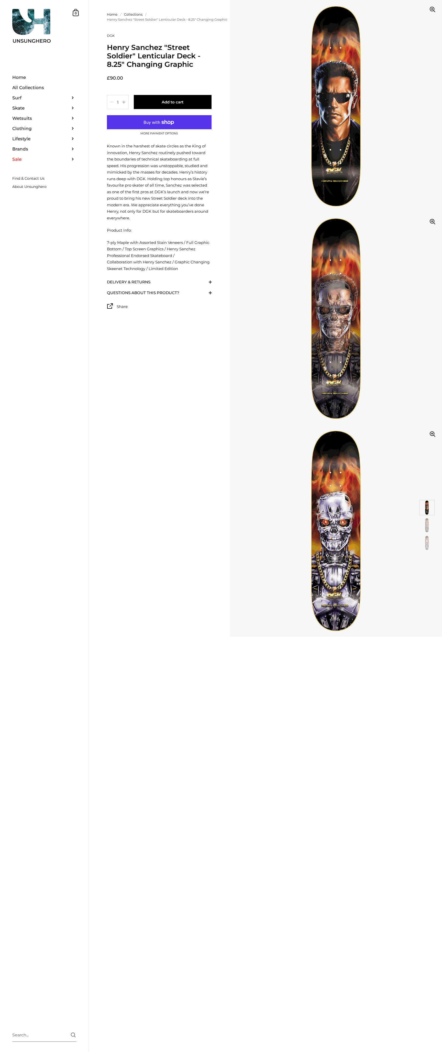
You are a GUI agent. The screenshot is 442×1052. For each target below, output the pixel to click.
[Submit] (73, 1035)
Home (112, 14)
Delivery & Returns (128, 282)
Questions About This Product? (143, 292)
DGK (111, 36)
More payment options (159, 133)
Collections (133, 14)
